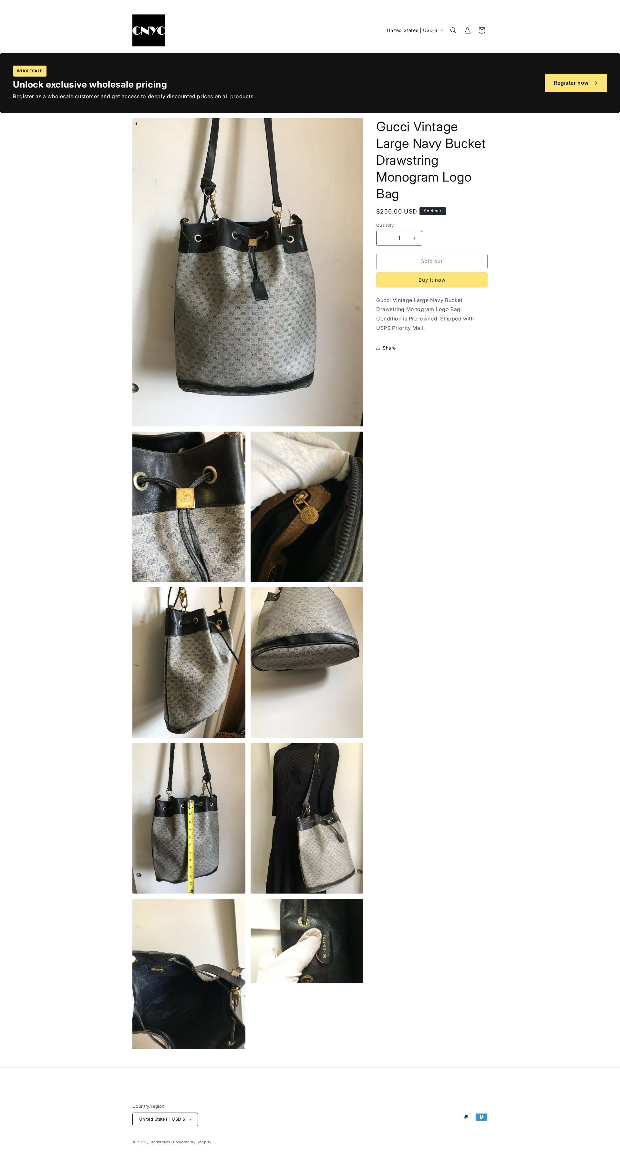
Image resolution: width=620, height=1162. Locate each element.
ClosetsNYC (161, 1142)
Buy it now (432, 280)
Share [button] (389, 348)
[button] (453, 30)
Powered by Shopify (192, 1142)
